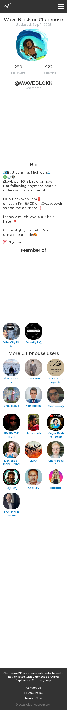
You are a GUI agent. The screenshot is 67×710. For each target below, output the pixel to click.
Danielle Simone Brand (11, 462)
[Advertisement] (33, 128)
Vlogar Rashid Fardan (56, 435)
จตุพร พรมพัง (11, 406)
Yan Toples (33, 406)
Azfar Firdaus (56, 462)
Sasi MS (33, 488)
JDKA (33, 460)
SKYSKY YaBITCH (11, 435)
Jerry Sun (33, 378)
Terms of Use (33, 698)
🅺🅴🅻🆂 (55, 488)
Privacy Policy (33, 693)
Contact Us (33, 687)
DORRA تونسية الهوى (56, 380)
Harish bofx (33, 433)
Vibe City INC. (11, 344)
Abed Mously (11, 380)
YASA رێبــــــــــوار (55, 407)
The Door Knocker (11, 513)
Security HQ (33, 342)
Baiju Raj (11, 488)
